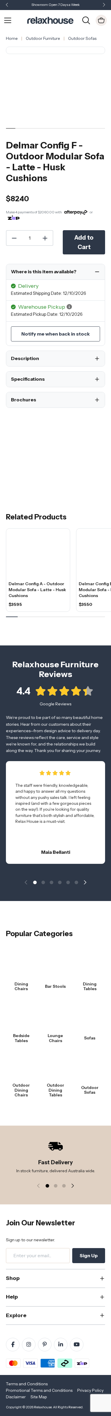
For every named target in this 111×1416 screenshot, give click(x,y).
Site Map (38, 1396)
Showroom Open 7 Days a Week (55, 5)
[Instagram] (29, 1344)
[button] (104, 5)
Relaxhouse (43, 1407)
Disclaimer (16, 1396)
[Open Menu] (7, 20)
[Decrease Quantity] (14, 238)
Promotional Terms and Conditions (39, 1390)
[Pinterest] (45, 1344)
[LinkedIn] (60, 1344)
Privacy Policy (90, 1390)
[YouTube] (76, 1344)
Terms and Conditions (27, 1383)
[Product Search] (86, 19)
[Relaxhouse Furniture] (50, 19)
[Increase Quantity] (45, 238)
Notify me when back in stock (55, 334)
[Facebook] (13, 1344)
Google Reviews (55, 704)
